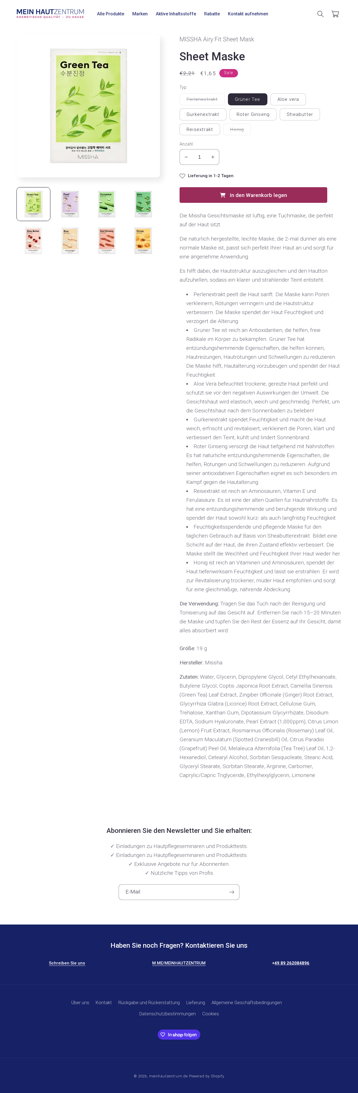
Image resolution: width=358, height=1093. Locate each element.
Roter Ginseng (253, 114)
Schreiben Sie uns (67, 963)
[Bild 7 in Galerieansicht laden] (106, 240)
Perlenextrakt (206, 100)
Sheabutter (300, 114)
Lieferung (195, 1002)
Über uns (80, 1002)
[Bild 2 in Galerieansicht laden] (70, 204)
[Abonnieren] (231, 892)
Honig (240, 131)
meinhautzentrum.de (168, 1076)
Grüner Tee (247, 99)
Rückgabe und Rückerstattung (149, 1002)
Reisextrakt (200, 129)
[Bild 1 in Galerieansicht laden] (33, 204)
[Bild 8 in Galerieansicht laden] (143, 240)
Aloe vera (288, 99)
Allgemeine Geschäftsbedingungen (246, 1002)
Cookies (210, 1013)
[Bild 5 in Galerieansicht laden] (33, 240)
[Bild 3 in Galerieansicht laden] (106, 204)
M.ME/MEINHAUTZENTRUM (179, 963)
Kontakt (104, 1002)
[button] (110, 14)
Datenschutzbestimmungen (167, 1013)
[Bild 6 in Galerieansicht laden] (70, 240)
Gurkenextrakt (203, 114)
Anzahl (186, 144)
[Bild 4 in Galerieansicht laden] (143, 204)
